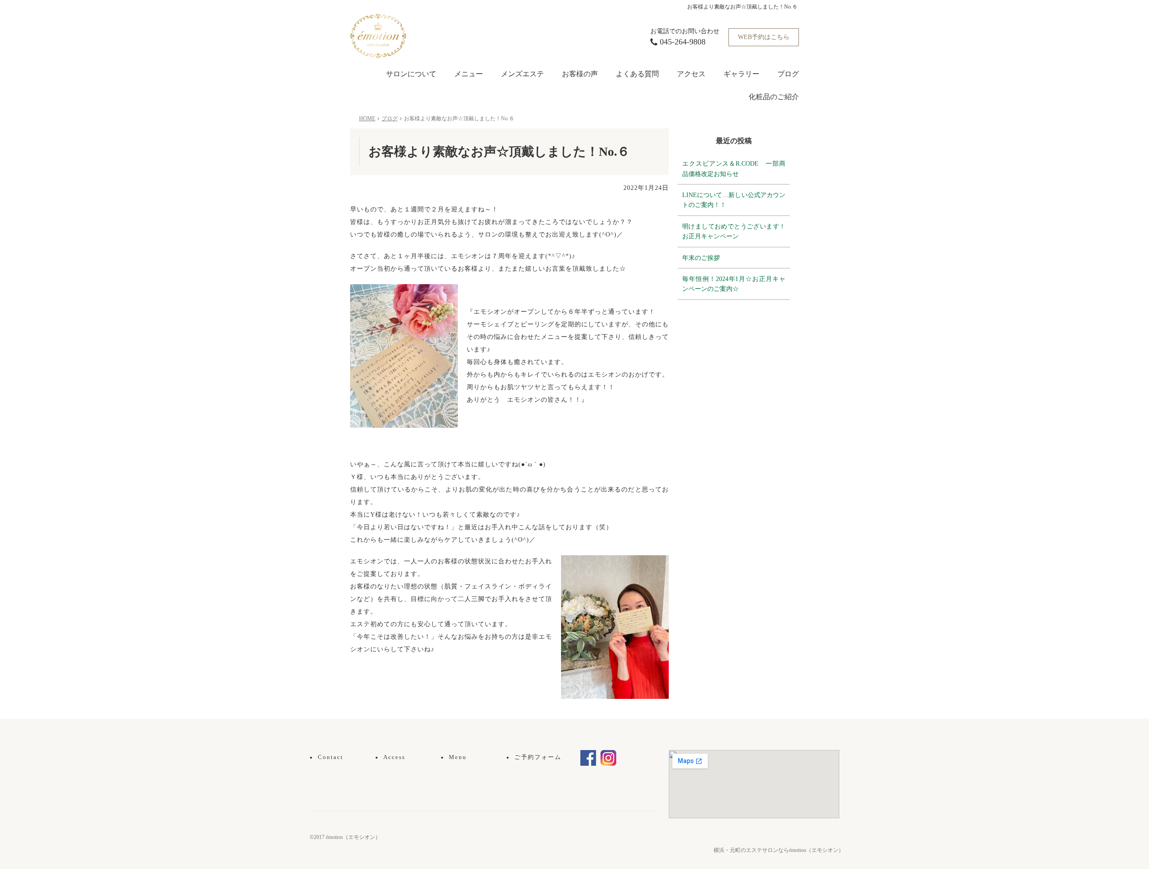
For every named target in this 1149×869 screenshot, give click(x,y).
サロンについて (411, 74)
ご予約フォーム (533, 757)
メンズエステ (522, 74)
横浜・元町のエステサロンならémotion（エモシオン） (779, 850)
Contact (326, 757)
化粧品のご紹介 (774, 97)
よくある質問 (637, 74)
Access (390, 757)
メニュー (468, 74)
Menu (454, 757)
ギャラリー (741, 74)
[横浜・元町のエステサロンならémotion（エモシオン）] (378, 35)
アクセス (691, 74)
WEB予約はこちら (763, 37)
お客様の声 (580, 74)
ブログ (788, 74)
